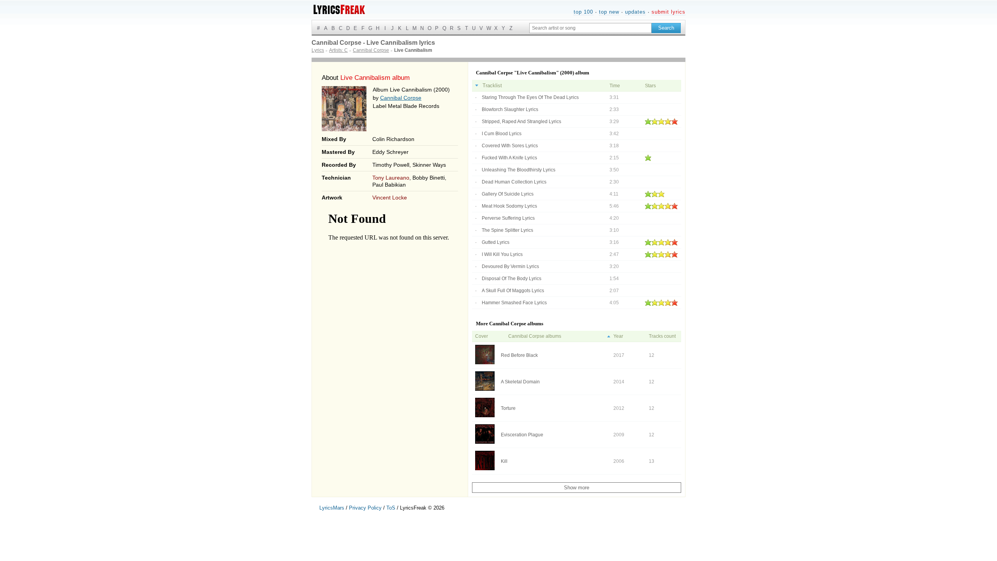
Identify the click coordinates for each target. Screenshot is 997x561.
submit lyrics (668, 12)
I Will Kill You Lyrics (502, 254)
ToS (390, 508)
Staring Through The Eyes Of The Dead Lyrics (530, 97)
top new (609, 12)
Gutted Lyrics (495, 242)
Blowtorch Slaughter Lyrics (510, 109)
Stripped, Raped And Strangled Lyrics (521, 121)
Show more (576, 487)
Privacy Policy (365, 508)
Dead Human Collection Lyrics (514, 182)
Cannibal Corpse (400, 98)
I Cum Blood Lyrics (501, 133)
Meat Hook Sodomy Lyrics (509, 206)
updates (635, 12)
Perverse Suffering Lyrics (508, 218)
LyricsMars (331, 508)
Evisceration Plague (522, 435)
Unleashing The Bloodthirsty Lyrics (518, 170)
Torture (508, 408)
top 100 (583, 12)
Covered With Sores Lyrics (510, 145)
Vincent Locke (389, 197)
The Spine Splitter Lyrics (507, 230)
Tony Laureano (390, 178)
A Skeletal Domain (520, 382)
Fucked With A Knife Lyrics (509, 158)
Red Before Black (519, 355)
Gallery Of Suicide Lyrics (508, 194)
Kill (504, 461)
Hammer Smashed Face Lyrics (514, 302)
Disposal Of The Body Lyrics (511, 278)
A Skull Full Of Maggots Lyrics (513, 290)
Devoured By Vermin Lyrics (510, 266)
